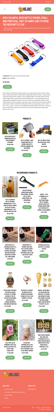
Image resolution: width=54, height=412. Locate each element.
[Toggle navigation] (5, 9)
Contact (38, 407)
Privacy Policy (41, 409)
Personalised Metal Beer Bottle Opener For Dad (44, 247)
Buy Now (7, 87)
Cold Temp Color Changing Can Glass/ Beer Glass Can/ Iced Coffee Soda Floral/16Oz (10, 346)
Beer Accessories (14, 76)
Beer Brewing (9, 389)
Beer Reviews (8, 395)
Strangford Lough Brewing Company (15, 392)
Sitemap (48, 409)
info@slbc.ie (48, 2)
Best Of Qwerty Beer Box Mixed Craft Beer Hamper (44, 142)
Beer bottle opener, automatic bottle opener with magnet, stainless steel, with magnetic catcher (27, 294)
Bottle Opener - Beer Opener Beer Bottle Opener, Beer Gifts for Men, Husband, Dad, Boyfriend (27, 144)
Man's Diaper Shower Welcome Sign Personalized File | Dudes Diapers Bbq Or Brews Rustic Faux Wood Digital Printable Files (44, 341)
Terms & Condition (46, 407)
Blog (6, 398)
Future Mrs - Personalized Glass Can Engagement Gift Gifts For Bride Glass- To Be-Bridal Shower (27, 346)
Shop (47, 9)
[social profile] (9, 2)
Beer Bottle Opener (24, 76)
